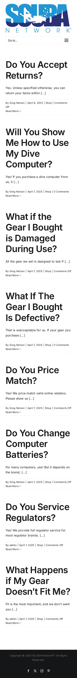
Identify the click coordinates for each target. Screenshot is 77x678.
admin (13, 545)
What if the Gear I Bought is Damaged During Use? (34, 232)
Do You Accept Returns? (36, 70)
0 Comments (61, 191)
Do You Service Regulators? (37, 512)
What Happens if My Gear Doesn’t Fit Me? (38, 580)
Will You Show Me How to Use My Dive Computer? (37, 148)
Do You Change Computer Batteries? (38, 443)
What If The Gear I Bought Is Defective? (34, 306)
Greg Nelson (17, 102)
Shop (49, 102)
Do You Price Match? (32, 375)
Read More (12, 111)
